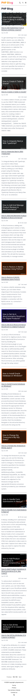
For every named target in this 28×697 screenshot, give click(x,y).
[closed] (26, 3)
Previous (9, 677)
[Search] (23, 2)
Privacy (14, 688)
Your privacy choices (14, 690)
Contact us (14, 692)
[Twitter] (14, 695)
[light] (20, 3)
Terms (14, 685)
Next (20, 677)
